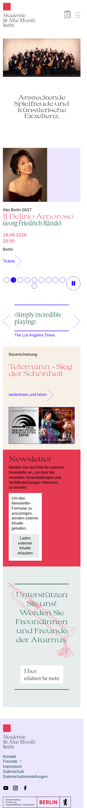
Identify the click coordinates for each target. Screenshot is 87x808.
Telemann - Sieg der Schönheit (40, 367)
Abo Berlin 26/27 (17, 207)
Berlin (8, 247)
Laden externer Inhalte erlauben (25, 543)
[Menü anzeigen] (77, 15)
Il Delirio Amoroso (38, 217)
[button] (6, 277)
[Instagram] (15, 785)
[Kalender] (67, 14)
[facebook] (25, 785)
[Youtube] (6, 785)
